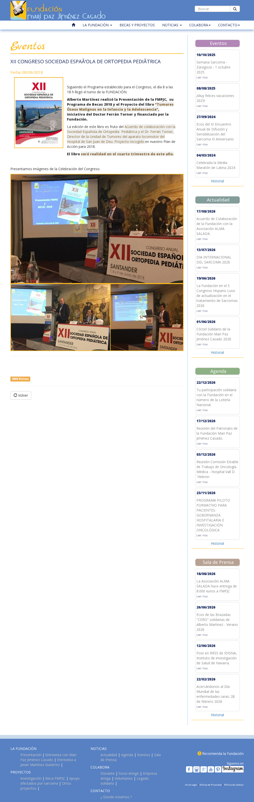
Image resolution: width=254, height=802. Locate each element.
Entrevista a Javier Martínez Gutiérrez (48, 762)
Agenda (127, 754)
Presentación (30, 754)
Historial (217, 181)
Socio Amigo (129, 773)
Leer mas (202, 77)
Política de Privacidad (210, 784)
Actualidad (108, 754)
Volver (22, 395)
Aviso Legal (191, 784)
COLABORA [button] (198, 25)
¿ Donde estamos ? (116, 797)
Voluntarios (124, 778)
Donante (107, 773)
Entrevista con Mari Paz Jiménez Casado (48, 757)
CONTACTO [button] (227, 25)
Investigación (30, 778)
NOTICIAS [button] (170, 25)
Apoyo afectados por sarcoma (50, 781)
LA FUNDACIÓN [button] (96, 25)
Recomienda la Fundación (223, 753)
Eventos (143, 754)
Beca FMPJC (55, 778)
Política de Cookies (234, 784)
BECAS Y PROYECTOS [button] (137, 25)
